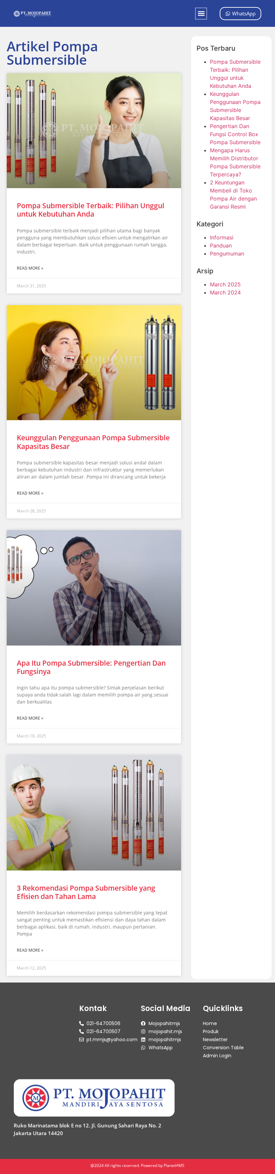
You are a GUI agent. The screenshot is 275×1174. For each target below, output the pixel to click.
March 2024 (225, 292)
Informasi (221, 237)
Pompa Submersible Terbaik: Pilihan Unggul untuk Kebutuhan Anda (90, 210)
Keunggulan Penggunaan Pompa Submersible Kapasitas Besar (93, 442)
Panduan (221, 245)
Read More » (30, 268)
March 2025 (225, 284)
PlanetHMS (174, 1165)
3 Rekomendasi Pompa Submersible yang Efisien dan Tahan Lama (86, 892)
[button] (201, 13)
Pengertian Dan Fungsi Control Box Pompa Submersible (235, 134)
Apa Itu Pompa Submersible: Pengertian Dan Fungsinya (91, 667)
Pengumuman (227, 253)
